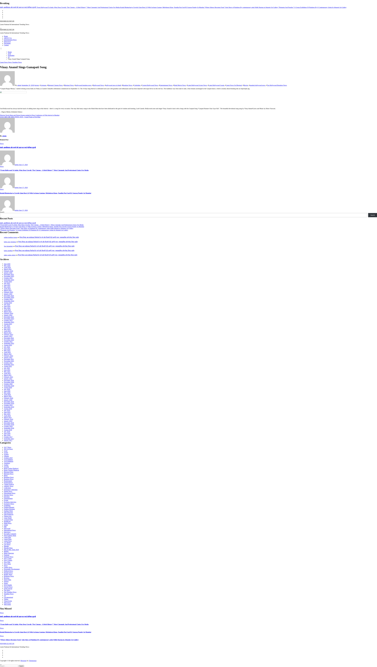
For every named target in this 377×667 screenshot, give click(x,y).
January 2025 (8, 294)
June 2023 (7, 327)
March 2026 (7, 269)
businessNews (8, 482)
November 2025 (9, 276)
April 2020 (7, 394)
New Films (7, 564)
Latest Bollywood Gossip (216, 85)
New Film (7, 562)
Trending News (17, 62)
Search (2, 212)
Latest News (4, 62)
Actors (6, 452)
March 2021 (7, 375)
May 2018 (7, 435)
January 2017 (8, 440)
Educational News (9, 493)
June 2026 (7, 264)
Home (6, 36)
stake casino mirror (10, 255)
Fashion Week (8, 511)
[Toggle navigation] (1, 28)
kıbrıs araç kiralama (10, 242)
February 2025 (8, 292)
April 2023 (7, 331)
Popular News (8, 572)
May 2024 (7, 308)
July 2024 (7, 304)
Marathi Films (8, 548)
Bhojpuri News (69, 85)
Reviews (6, 578)
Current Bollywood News (150, 85)
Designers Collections (10, 489)
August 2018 (8, 430)
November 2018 (9, 424)
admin (19, 85)
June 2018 (7, 433)
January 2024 (8, 315)
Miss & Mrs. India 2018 (11, 550)
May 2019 (7, 414)
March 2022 (7, 354)
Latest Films (7, 539)
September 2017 (9, 439)
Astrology (7, 463)
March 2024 (7, 311)
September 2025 (9, 280)
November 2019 (9, 403)
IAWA (6, 525)
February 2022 (8, 356)
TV (5, 595)
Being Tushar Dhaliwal (11, 468)
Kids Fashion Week (10, 535)
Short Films (7, 580)
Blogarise (24, 661)
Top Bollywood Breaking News (277, 85)
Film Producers (8, 514)
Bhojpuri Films (8, 472)
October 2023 (8, 320)
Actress (6, 454)
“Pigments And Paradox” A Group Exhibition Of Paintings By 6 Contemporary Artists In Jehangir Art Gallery (34, 230)
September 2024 (9, 301)
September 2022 (9, 343)
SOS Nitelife (8, 585)
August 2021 (8, 366)
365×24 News (8, 449)
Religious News (9, 576)
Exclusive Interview (10, 502)
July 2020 (7, 389)
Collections (7, 488)
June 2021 (7, 370)
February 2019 (8, 419)
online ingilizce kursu (10, 237)
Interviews (7, 532)
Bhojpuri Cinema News (55, 85)
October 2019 (8, 405)
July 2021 (7, 368)
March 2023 (7, 333)
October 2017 (8, 437)
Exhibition (7, 505)
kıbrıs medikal (8, 250)
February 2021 (8, 377)
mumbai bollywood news (257, 85)
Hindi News (7, 523)
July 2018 (7, 432)
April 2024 (7, 310)
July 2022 (7, 347)
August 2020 (8, 387)
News (10, 62)
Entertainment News (10, 40)
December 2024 (9, 296)
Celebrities (137, 85)
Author (6, 465)
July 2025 (7, 283)
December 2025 (9, 274)
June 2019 (7, 412)
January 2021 (8, 379)
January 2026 (8, 273)
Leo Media (7, 542)
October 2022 (8, 341)
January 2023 (8, 336)
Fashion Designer (9, 509)
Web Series (7, 604)
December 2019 (9, 401)
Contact (6, 45)
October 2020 (8, 384)
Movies (245, 85)
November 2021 (9, 361)
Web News (7, 603)
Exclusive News (9, 504)
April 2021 (7, 373)
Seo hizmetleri (8, 246)
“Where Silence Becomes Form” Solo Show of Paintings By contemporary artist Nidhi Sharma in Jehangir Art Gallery (36, 228)
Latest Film (7, 537)
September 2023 (9, 322)
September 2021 (9, 364)
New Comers (8, 560)
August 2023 (8, 324)
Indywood (7, 528)
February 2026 (8, 271)
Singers (6, 581)
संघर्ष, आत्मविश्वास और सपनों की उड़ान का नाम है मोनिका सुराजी (18, 147)
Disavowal (7, 41)
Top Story (7, 590)
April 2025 (7, 288)
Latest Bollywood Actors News (197, 85)
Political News (8, 571)
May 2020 (7, 393)
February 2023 (8, 334)
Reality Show (8, 574)
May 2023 (7, 329)
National (6, 555)
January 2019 (8, 421)
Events (6, 500)
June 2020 (7, 391)
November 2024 (9, 297)
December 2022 (9, 338)
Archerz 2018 (8, 458)
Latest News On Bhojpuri (234, 85)
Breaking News (127, 85)
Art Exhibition (8, 459)
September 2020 (9, 386)
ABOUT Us (8, 38)
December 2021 (9, 359)
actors (37, 85)
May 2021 (7, 371)
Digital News (8, 491)
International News (10, 530)
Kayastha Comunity (10, 534)
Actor (5, 451)
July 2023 (7, 326)
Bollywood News (98, 85)
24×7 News (7, 447)
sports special (8, 588)
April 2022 (7, 352)
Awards (6, 467)
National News (8, 557)
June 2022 (7, 348)
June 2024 (7, 306)
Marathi (6, 546)
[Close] (1, 664)
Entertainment (8, 498)
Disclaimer (7, 43)
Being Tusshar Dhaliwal (11, 470)
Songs (6, 583)
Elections (7, 497)
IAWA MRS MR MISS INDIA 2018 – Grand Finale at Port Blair (20, 117)
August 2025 (8, 281)
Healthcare (7, 521)
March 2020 (7, 396)
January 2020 (8, 400)
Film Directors (8, 512)
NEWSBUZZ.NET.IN (7, 21)
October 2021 (8, 363)
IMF (5, 527)
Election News (8, 495)
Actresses (43, 85)
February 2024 (8, 313)
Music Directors (9, 553)
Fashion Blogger (9, 507)
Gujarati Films (8, 520)
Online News (8, 567)
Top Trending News (10, 592)
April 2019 (7, 416)
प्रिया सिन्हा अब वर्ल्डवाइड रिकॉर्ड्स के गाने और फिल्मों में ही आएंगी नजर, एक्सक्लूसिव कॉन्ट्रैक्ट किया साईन (49, 237)
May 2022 (7, 350)
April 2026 (7, 267)
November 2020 (9, 382)
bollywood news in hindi (113, 85)
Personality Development (12, 569)
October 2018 (8, 426)
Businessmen (8, 481)
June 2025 (7, 285)
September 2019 (9, 407)
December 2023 (9, 317)
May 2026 (7, 265)
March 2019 (7, 417)
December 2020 (9, 380)
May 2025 (7, 287)
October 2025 (8, 278)
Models (6, 551)
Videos (6, 599)
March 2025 (7, 290)
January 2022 (8, 357)
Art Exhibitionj (8, 461)
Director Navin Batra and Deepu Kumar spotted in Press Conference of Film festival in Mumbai (29, 115)
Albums (6, 456)
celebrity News (8, 486)
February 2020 (8, 398)
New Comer (8, 558)
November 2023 (9, 318)
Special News (8, 587)
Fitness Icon (7, 516)
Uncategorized (8, 597)
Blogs (6, 475)
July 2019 (7, 410)
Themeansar (32, 661)
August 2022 (8, 345)
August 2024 (8, 303)
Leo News (7, 544)
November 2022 (9, 340)
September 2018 (9, 428)
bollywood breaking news (83, 85)
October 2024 (8, 299)
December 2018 (9, 423)
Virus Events (8, 601)
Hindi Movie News (180, 85)
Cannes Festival (9, 484)
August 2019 (8, 409)
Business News (8, 479)
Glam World (8, 518)
